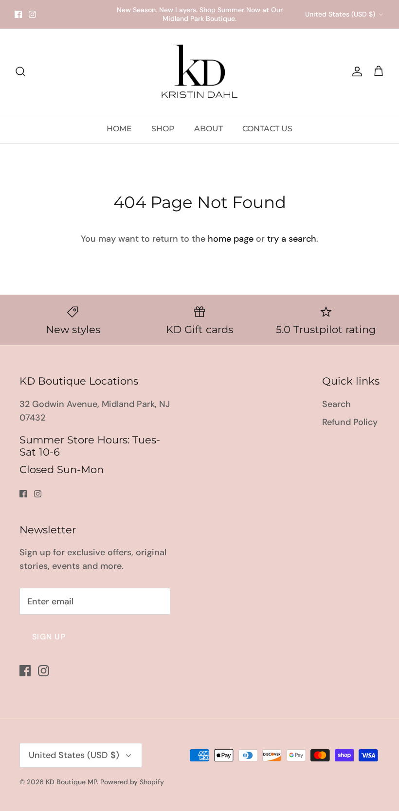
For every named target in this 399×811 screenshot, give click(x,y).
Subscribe (199, 458)
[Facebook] (192, 493)
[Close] (294, 291)
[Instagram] (207, 493)
